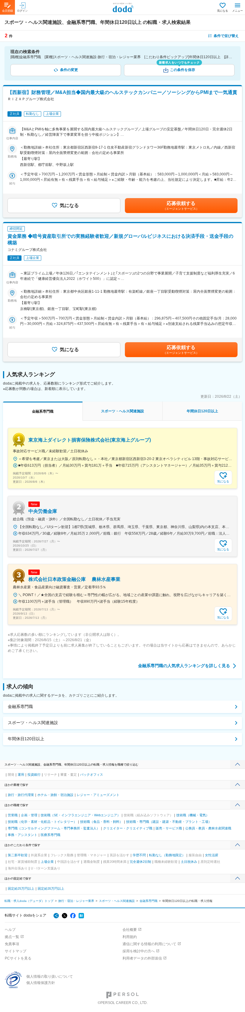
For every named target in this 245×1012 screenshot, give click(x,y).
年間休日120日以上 (26, 738)
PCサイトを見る (18, 958)
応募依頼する (181, 205)
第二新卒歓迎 (17, 855)
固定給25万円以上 (21, 888)
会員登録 (7, 10)
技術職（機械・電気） (192, 815)
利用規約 (129, 937)
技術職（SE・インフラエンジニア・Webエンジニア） (80, 815)
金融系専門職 (20, 706)
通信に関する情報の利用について (149, 944)
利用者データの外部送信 (142, 958)
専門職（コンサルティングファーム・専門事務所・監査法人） (54, 828)
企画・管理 (29, 815)
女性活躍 (211, 855)
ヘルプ (10, 930)
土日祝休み (189, 861)
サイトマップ (15, 951)
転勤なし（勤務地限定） (167, 855)
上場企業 (47, 861)
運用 (21, 774)
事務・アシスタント (22, 835)
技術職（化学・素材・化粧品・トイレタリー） (42, 821)
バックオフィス (91, 774)
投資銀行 (34, 774)
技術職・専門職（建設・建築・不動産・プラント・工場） (169, 821)
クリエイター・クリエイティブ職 (127, 828)
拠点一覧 (12, 937)
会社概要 (129, 930)
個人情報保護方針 (40, 983)
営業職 (13, 815)
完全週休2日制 (140, 861)
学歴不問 (139, 855)
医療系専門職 (50, 835)
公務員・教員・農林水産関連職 (208, 828)
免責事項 (12, 944)
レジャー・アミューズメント (98, 795)
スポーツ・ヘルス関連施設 (33, 722)
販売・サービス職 (169, 828)
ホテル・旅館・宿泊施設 (55, 795)
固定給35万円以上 (51, 888)
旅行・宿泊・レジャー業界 (76, 901)
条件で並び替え (226, 36)
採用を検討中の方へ (138, 951)
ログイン (22, 10)
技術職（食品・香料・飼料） (101, 821)
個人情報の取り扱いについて (49, 976)
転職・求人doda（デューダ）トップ (28, 901)
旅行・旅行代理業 (21, 795)
